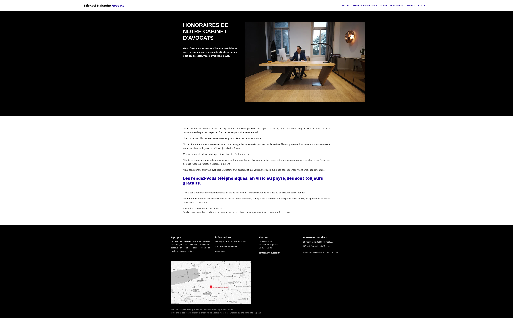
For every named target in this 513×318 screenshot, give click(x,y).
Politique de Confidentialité (199, 309)
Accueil (346, 5)
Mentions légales (178, 309)
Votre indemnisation (364, 5)
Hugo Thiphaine (255, 312)
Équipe (383, 5)
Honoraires (396, 5)
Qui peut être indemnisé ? (226, 246)
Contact (422, 5)
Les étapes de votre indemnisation (230, 241)
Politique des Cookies (223, 309)
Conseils (410, 5)
